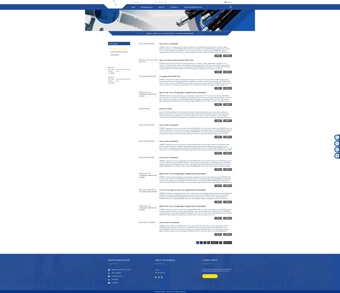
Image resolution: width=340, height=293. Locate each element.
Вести (161, 7)
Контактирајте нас (193, 7)
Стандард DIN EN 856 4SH (169, 76)
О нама (173, 7)
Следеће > (215, 242)
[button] (119, 64)
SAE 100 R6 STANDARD (168, 125)
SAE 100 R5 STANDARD (168, 141)
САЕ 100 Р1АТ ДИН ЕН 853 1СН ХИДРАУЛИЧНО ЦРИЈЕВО (182, 190)
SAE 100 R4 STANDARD (168, 44)
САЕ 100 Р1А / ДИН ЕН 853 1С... (123, 80)
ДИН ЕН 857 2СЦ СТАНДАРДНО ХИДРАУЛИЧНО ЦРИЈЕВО (182, 206)
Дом (133, 7)
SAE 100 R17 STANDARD (169, 222)
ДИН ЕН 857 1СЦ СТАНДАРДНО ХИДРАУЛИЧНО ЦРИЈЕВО (182, 92)
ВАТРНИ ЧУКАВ (165, 109)
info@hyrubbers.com (137, 2)
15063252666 (114, 279)
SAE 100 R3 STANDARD (168, 157)
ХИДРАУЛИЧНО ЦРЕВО (181, 13)
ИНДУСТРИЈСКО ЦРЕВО (119, 52)
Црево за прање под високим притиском (176, 60)
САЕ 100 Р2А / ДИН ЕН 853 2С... (123, 70)
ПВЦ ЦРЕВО (115, 55)
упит (218, 55)
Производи (146, 7)
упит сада (210, 276)
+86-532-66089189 (116, 273)
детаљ (227, 55)
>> (220, 242)
